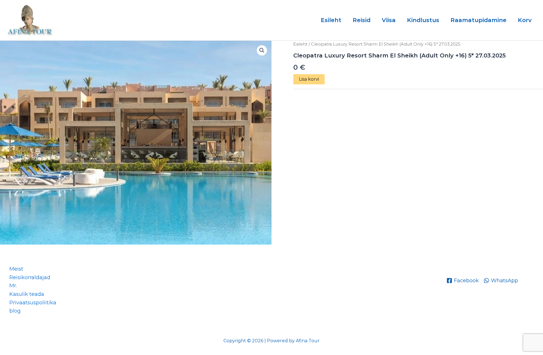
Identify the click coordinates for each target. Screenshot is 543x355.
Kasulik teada (26, 294)
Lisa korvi (309, 79)
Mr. (13, 286)
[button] (262, 50)
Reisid (361, 20)
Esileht (331, 20)
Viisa (389, 20)
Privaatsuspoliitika (32, 303)
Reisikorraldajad (29, 277)
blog (15, 311)
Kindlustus (423, 20)
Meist (16, 269)
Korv (525, 20)
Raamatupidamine (479, 20)
